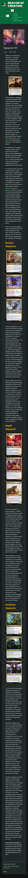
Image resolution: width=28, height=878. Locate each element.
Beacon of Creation (16, 4)
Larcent (5, 52)
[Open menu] (7, 16)
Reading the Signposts (13, 866)
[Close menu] (12, 10)
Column (5, 866)
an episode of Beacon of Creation (12, 188)
